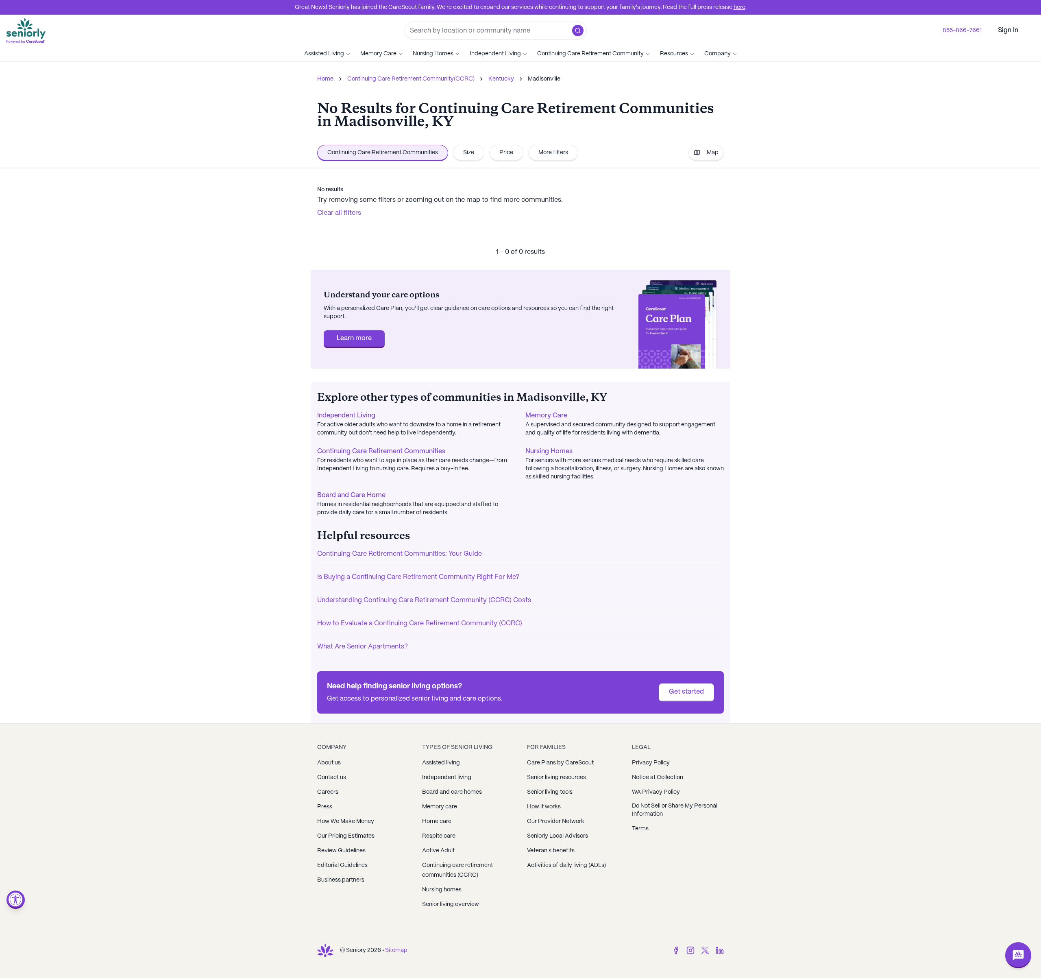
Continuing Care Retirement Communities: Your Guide (399, 554)
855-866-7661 (962, 30)
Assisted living (441, 763)
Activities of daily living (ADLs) (566, 865)
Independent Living (495, 54)
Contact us (331, 777)
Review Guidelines (341, 851)
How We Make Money (345, 821)
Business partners (340, 880)
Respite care (438, 836)
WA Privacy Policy (656, 792)
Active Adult (438, 851)
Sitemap (396, 950)
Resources (674, 54)
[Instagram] (690, 950)
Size (468, 152)
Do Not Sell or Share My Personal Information (674, 810)
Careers (327, 792)
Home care (436, 821)
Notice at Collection (657, 777)
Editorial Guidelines (342, 865)
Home (325, 79)
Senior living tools (550, 792)
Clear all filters (339, 213)
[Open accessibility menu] (16, 900)
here (739, 7)
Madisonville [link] (544, 79)
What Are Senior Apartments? (362, 647)
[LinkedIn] (720, 950)
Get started (686, 692)
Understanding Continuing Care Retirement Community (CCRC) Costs (424, 600)
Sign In (1008, 30)
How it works (544, 807)
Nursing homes (442, 890)
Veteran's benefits (551, 851)
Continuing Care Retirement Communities (382, 152)
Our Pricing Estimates (346, 836)
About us (329, 763)
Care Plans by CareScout (560, 763)
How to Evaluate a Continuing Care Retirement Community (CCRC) (419, 623)
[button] (578, 30)
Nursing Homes (433, 54)
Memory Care (378, 54)
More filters (553, 152)
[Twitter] (705, 950)
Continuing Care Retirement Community (590, 54)
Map (713, 152)
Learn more (354, 338)
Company (717, 54)
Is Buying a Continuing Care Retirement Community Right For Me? (418, 577)
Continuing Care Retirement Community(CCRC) (411, 79)
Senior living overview (450, 904)
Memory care (439, 807)
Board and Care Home (351, 495)
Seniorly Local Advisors (557, 836)
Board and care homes (452, 792)
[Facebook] (676, 950)
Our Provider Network (555, 821)
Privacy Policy (651, 763)
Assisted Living (324, 54)
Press (324, 807)
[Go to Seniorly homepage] (325, 950)
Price (506, 152)
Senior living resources (556, 777)
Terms (640, 829)
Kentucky (501, 79)
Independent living (446, 777)
